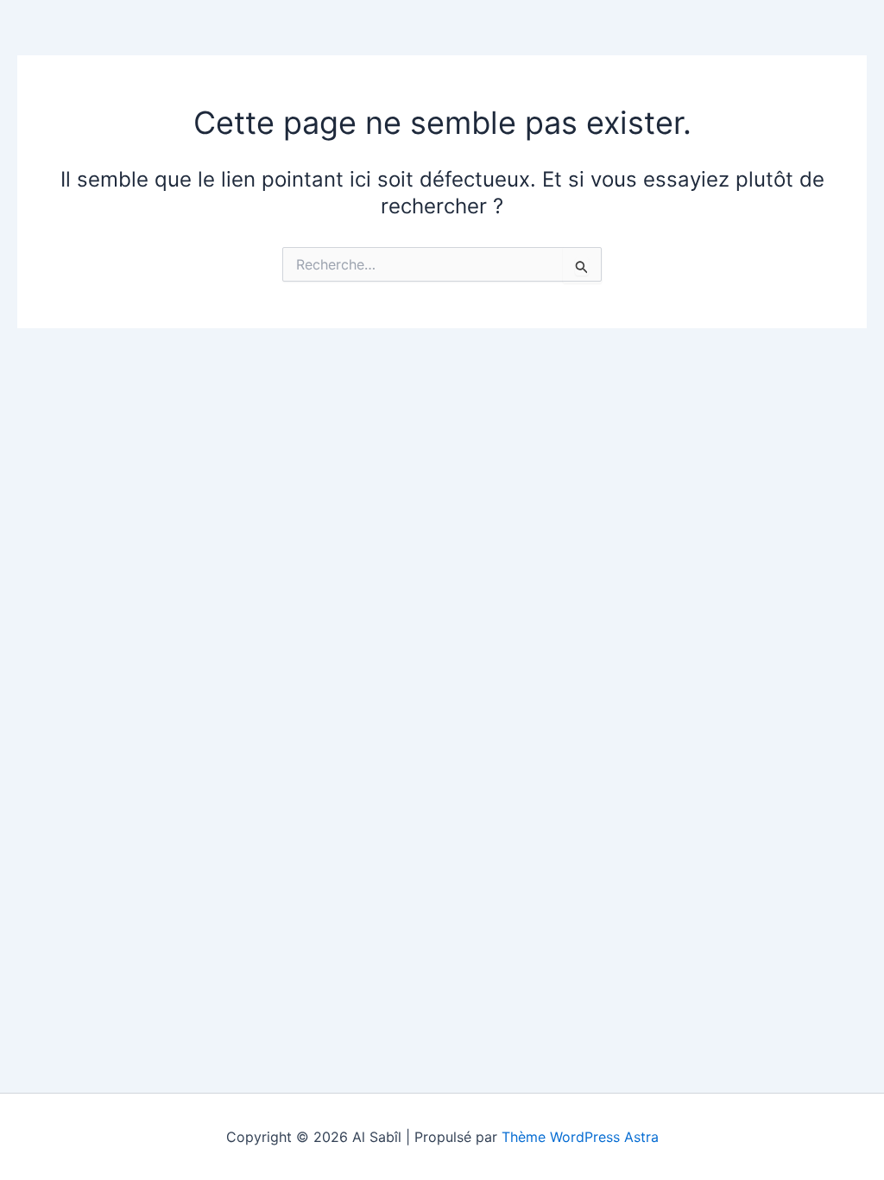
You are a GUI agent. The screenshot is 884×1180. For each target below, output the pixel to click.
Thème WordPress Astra (580, 1136)
